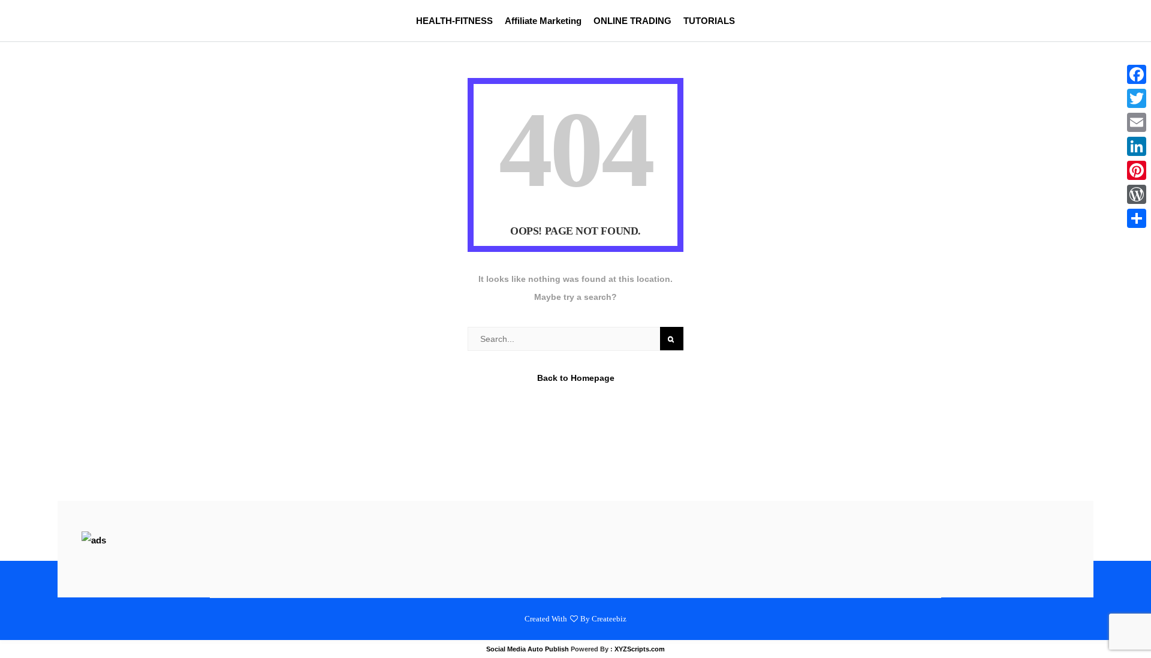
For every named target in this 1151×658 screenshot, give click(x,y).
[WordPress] (1137, 194)
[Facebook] (1137, 74)
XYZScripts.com (639, 649)
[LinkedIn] (1137, 146)
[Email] (1137, 122)
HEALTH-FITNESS (454, 21)
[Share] (1137, 218)
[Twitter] (1137, 98)
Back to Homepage (575, 378)
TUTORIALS (709, 21)
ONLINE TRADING (632, 21)
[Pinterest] (1137, 170)
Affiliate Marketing (543, 21)
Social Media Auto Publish (527, 649)
